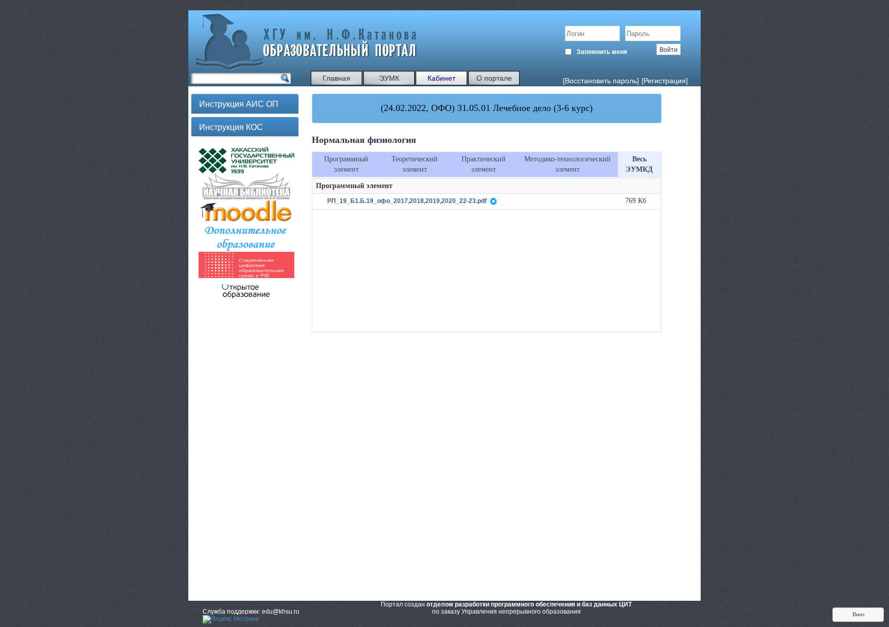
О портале (494, 78)
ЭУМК (389, 78)
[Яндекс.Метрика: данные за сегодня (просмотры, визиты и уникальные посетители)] (231, 619)
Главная (336, 78)
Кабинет (441, 78)
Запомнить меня (602, 51)
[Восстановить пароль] (601, 81)
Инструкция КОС (231, 127)
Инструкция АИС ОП (238, 103)
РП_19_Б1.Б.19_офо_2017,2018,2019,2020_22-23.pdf (407, 201)
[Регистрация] (665, 81)
